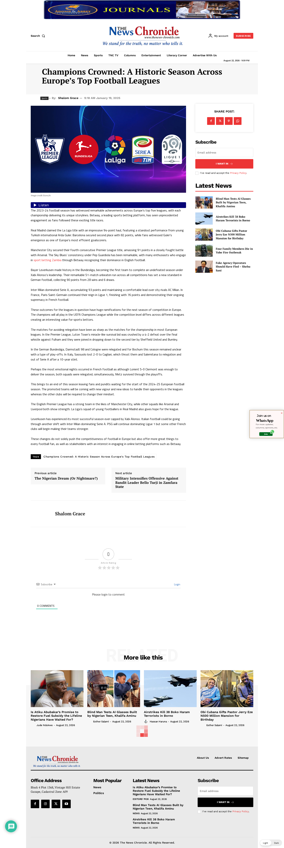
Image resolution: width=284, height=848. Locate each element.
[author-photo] (33, 725)
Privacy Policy (238, 172)
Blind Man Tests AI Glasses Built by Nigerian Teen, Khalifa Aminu (233, 202)
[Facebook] (211, 121)
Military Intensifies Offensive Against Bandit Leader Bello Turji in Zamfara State (146, 482)
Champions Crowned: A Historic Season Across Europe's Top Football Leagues (99, 456)
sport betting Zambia (47, 260)
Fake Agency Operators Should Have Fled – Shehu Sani (233, 266)
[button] (39, 36)
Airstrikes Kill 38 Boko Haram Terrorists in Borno (233, 218)
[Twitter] (220, 121)
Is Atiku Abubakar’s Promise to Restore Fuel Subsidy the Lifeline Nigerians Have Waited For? (56, 715)
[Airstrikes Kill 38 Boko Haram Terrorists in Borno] (204, 218)
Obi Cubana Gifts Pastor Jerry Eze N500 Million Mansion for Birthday (231, 234)
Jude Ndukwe (45, 725)
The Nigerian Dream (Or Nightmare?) (66, 478)
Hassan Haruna (158, 721)
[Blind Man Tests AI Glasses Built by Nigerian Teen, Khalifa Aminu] (204, 202)
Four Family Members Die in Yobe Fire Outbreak (234, 250)
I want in (222, 163)
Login (176, 584)
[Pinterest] (229, 121)
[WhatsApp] (237, 121)
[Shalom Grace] (40, 514)
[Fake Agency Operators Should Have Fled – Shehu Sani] (204, 267)
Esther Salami (101, 721)
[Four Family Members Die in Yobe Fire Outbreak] (204, 251)
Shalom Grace (68, 98)
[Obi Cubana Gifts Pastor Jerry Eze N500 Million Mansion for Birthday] (204, 234)
